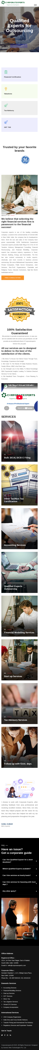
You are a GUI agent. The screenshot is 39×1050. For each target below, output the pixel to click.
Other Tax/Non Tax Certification (14, 500)
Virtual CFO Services (10, 1004)
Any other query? (9, 891)
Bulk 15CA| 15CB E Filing (17, 457)
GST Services (7, 996)
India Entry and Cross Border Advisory (15, 1020)
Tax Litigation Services (10, 1001)
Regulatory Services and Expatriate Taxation (17, 1025)
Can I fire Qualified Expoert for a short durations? (18, 861)
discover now (18, 47)
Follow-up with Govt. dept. (18, 764)
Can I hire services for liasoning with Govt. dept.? (19, 883)
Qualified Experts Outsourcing (13, 587)
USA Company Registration (12, 1017)
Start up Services (13, 676)
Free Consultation (12, 277)
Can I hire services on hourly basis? (17, 875)
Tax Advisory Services (15, 720)
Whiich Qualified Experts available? (17, 869)
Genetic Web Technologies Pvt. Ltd (14, 1047)
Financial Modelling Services (19, 632)
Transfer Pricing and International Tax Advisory (18, 1022)
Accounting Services (15, 545)
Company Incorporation (10, 1007)
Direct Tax (6, 999)
